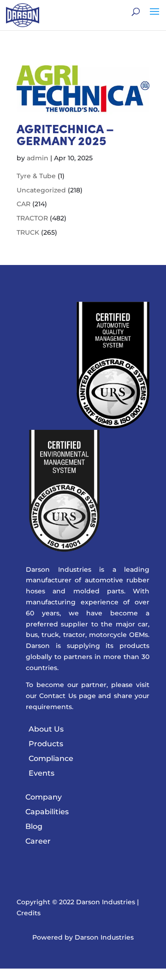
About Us (46, 729)
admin (37, 158)
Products (46, 743)
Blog (33, 826)
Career (38, 841)
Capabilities (47, 811)
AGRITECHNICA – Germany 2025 (65, 136)
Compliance (51, 758)
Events (41, 773)
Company (43, 797)
